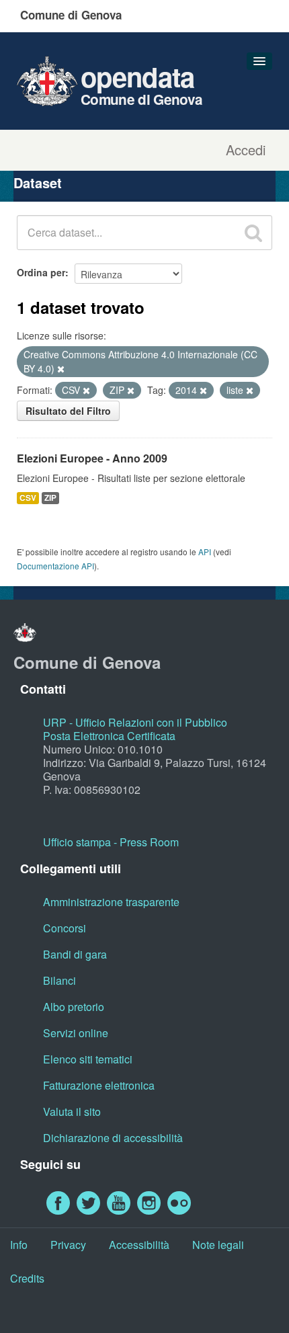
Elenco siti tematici (87, 1059)
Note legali (218, 1244)
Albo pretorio (73, 1006)
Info (19, 1244)
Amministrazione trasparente (111, 902)
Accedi (245, 149)
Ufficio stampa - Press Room (111, 842)
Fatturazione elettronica (99, 1085)
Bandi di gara (75, 954)
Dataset (37, 182)
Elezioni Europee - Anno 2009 (92, 458)
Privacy (68, 1244)
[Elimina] (61, 369)
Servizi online (75, 1033)
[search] (253, 233)
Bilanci (59, 980)
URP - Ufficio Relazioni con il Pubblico (135, 722)
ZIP (50, 497)
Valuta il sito (72, 1111)
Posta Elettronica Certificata (109, 735)
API (204, 551)
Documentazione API (55, 565)
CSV (27, 497)
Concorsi (64, 928)
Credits (27, 1278)
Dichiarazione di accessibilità (113, 1137)
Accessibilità (139, 1244)
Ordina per (41, 272)
